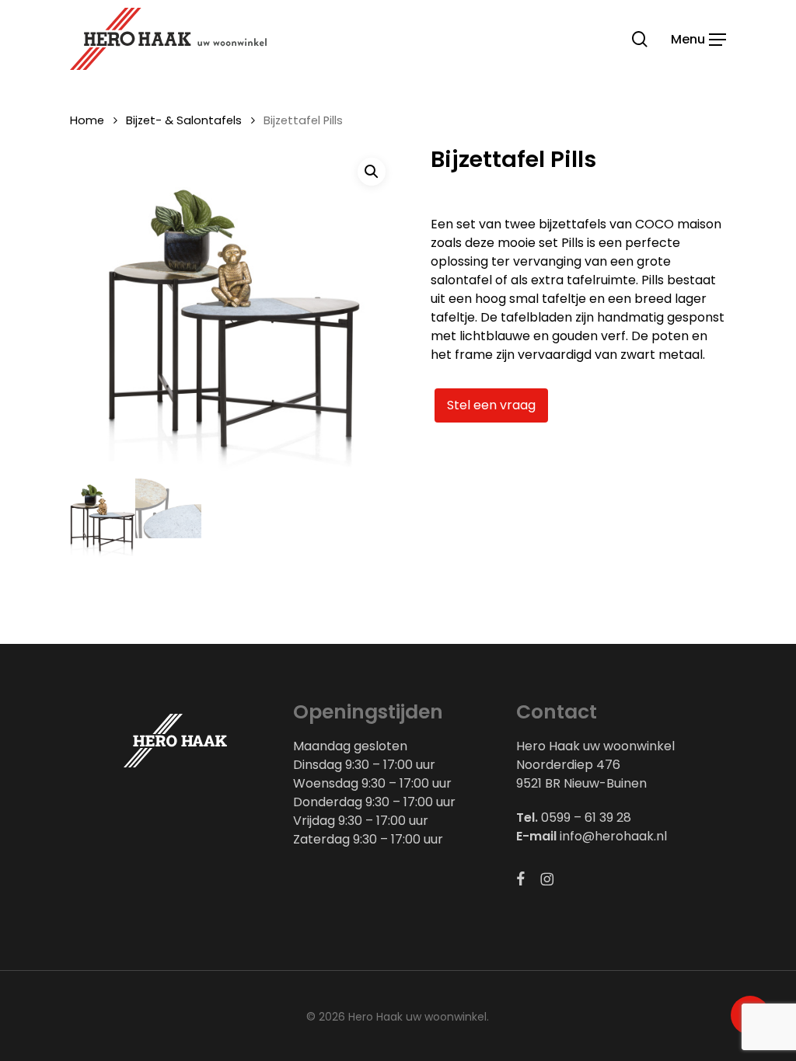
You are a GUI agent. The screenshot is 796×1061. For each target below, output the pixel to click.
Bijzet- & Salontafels (184, 120)
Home (87, 120)
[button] (698, 38)
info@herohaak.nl (613, 836)
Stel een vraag (491, 405)
